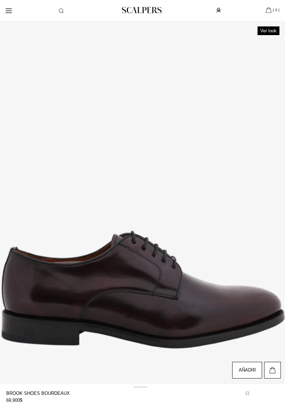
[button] (61, 10)
